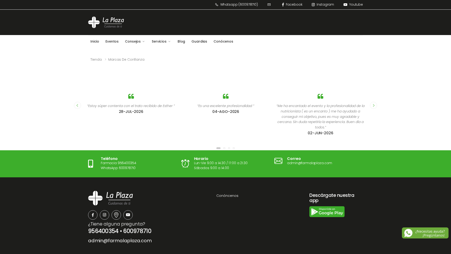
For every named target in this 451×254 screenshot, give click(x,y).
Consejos (133, 41)
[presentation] (77, 105)
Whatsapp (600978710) (239, 4)
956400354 (103, 231)
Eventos (112, 41)
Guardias (199, 41)
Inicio (94, 41)
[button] (218, 148)
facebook (294, 4)
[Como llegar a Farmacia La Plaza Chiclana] (116, 215)
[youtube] (128, 215)
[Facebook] (92, 215)
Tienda (96, 59)
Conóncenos (227, 195)
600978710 (137, 231)
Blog (181, 41)
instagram (325, 4)
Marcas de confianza (126, 59)
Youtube (356, 4)
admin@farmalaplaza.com (120, 240)
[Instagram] (104, 215)
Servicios (159, 41)
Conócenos (223, 41)
